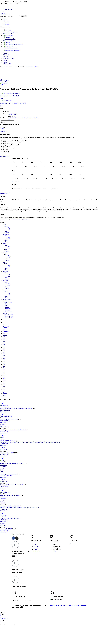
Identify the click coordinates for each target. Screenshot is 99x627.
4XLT (8, 486)
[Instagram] (17, 538)
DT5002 (4, 346)
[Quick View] (4, 404)
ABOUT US (6, 55)
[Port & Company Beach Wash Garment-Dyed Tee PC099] (49, 427)
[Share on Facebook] (1, 129)
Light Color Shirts (9, 316)
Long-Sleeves (14, 32)
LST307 (4, 359)
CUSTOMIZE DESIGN (9, 58)
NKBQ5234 (4, 378)
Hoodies (11, 35)
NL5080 (4, 384)
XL (3, 410)
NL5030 (4, 383)
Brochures (7, 304)
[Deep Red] (3, 442)
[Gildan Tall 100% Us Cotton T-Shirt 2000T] (49, 515)
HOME (5, 53)
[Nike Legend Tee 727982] (49, 526)
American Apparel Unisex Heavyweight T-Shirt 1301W (12, 463)
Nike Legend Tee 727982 (6, 529)
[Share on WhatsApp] (2, 129)
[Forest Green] (9, 442)
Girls (9, 229)
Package (5, 313)
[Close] (0, 220)
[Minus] (14, 121)
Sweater (11, 34)
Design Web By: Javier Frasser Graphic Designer (68, 605)
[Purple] (42, 442)
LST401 (4, 369)
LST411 (4, 372)
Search (22, 16)
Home (27, 66)
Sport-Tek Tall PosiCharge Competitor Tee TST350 (11, 485)
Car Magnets (8, 308)
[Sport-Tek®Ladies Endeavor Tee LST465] (1, 93)
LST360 (4, 364)
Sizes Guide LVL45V (5, 156)
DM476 (4, 339)
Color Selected (4, 118)
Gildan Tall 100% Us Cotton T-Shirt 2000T (10, 518)
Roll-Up (4, 389)
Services (11, 46)
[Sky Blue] (27, 507)
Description (3, 131)
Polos (9, 37)
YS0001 (4, 396)
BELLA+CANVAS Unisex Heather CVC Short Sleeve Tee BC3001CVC (16, 408)
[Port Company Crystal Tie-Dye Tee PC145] (49, 503)
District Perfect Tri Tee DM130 (7, 453)
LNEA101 (4, 355)
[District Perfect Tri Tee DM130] (49, 449)
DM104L (4, 338)
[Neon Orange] (36, 442)
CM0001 (4, 336)
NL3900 (4, 381)
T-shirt (9, 30)
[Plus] (0, 121)
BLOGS (6, 62)
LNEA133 (4, 356)
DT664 (4, 344)
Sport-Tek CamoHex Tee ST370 (7, 440)
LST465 (4, 373)
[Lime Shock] (25, 442)
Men (6, 231)
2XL (5, 410)
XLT (2, 486)
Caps (8, 42)
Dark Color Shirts (9, 315)
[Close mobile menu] (0, 617)
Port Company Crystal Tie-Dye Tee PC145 (10, 506)
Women (36, 66)
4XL (9, 410)
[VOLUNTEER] (3, 82)
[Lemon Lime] (18, 507)
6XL (11, 475)
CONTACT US (7, 64)
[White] (58, 442)
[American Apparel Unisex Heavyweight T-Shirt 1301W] (49, 460)
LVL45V (25, 219)
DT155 (4, 342)
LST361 (4, 366)
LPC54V (4, 358)
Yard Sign (7, 310)
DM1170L (4, 341)
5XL (9, 475)
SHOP (5, 60)
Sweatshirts (12, 39)
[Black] (2, 507)
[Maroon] (30, 442)
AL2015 (4, 329)
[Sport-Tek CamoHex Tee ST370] (49, 437)
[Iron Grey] (19, 442)
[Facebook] (13, 538)
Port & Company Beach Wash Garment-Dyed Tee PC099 (13, 430)
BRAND (6, 57)
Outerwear (12, 41)
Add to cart (3, 122)
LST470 (4, 375)
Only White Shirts (9, 318)
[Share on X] (0, 129)
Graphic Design (16, 50)
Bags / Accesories (18, 44)
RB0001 (4, 387)
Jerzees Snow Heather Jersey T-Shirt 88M (9, 495)
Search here (3, 16)
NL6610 (4, 386)
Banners (7, 307)
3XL (7, 410)
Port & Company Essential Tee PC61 (8, 474)
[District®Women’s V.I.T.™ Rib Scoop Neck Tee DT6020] (1, 100)
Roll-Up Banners (5, 390)
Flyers (6, 305)
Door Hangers (8, 311)
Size (4, 114)
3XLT (6, 486)
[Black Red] (6, 507)
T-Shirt (31, 66)
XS (0, 410)
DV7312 (4, 350)
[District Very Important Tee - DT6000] (49, 416)
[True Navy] (47, 442)
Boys (9, 228)
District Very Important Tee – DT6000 (9, 419)
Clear (9, 119)
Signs (5, 393)
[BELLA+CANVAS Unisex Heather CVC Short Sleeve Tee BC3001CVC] (49, 405)
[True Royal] (53, 442)
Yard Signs (4, 395)
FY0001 (4, 353)
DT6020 (4, 347)
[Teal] (31, 507)
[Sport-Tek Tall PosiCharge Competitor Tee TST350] (49, 481)
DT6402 (4, 349)
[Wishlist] (1, 85)
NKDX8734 (4, 380)
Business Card (8, 302)
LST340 (4, 361)
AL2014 (6, 326)
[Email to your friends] (3, 129)
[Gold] (14, 442)
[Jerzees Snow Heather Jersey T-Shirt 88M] (49, 492)
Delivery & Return (4, 193)
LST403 (4, 370)
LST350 (4, 363)
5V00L (4, 324)
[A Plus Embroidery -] (4, 14)
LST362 (4, 367)
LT (0, 486)
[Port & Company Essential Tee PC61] (49, 471)
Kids (6, 226)
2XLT (4, 486)
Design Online (15, 48)
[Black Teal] (12, 507)
